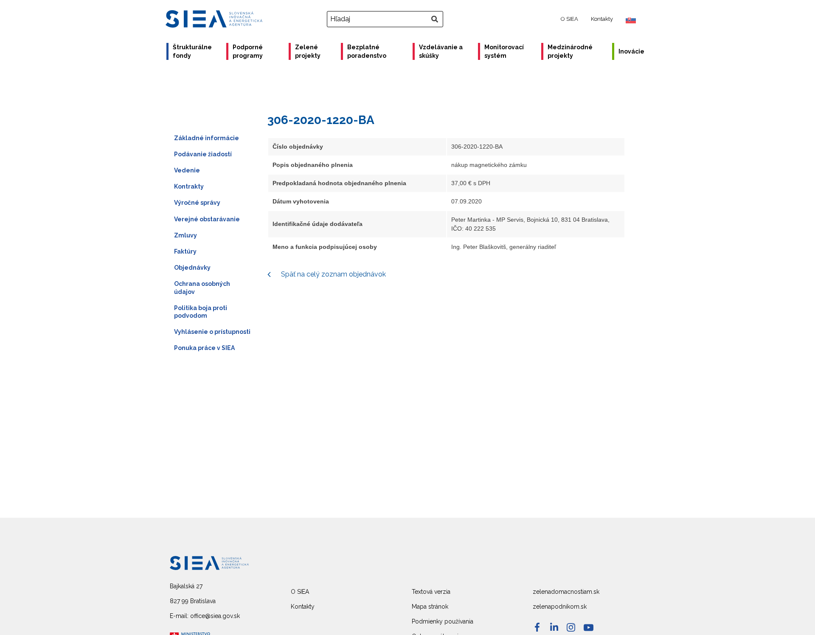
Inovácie (631, 51)
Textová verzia (431, 591)
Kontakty (602, 19)
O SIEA (569, 19)
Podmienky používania (442, 621)
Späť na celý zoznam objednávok (332, 274)
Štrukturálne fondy (192, 51)
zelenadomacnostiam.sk (566, 591)
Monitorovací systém (504, 51)
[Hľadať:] (386, 19)
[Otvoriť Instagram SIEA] (571, 627)
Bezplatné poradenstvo (366, 51)
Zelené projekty (307, 51)
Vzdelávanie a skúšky (441, 51)
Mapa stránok (430, 606)
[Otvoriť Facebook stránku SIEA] (537, 627)
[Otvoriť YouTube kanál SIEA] (588, 627)
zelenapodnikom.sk (560, 606)
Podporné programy (248, 51)
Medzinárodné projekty (570, 51)
